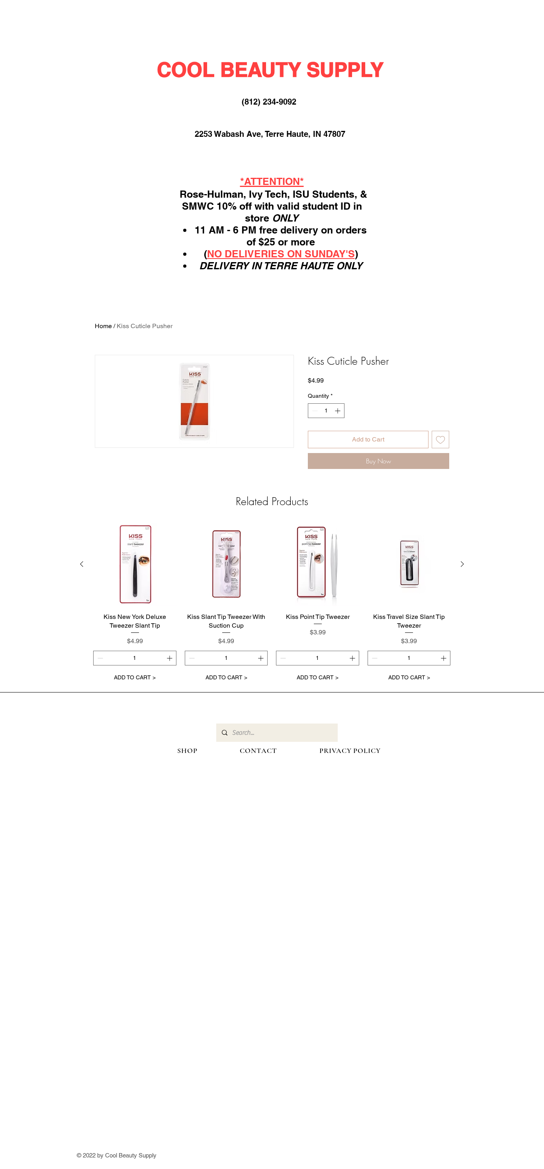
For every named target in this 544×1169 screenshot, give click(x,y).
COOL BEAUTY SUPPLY (270, 69)
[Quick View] (135, 564)
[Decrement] (314, 411)
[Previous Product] (81, 564)
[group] (272, 603)
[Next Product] (462, 564)
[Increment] (338, 411)
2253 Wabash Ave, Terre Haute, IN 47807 (270, 134)
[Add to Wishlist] (440, 439)
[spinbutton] (326, 411)
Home (103, 326)
